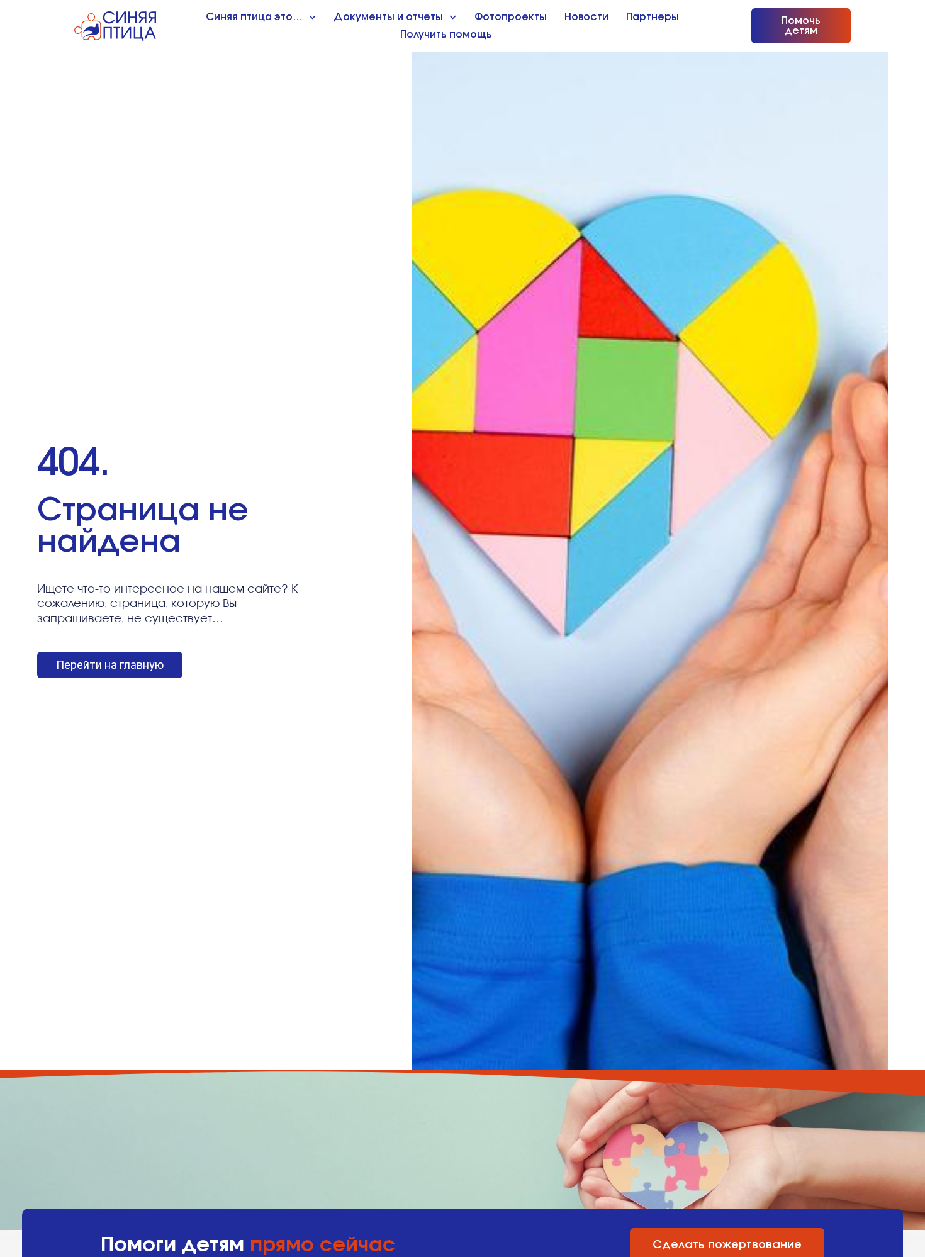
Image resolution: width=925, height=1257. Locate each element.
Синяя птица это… (254, 17)
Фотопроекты (510, 17)
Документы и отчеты (388, 17)
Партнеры (652, 17)
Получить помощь (446, 35)
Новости (586, 17)
